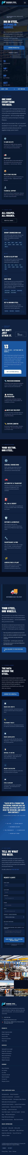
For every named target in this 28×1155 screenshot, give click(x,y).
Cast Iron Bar (5, 1036)
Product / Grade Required (10, 914)
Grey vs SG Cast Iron (17, 1133)
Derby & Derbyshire (14, 1094)
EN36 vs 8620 (12, 1130)
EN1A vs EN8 (17, 1128)
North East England (15, 1112)
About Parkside (5, 1068)
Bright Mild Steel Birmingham (8, 1117)
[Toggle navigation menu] (25, 2)
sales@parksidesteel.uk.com (9, 1019)
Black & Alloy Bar (5, 1034)
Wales (3, 1114)
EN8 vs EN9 (10, 1128)
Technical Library (6, 1057)
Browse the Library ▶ (10, 694)
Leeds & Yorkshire (5, 1107)
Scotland (23, 1112)
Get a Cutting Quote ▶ (13, 371)
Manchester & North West (16, 1107)
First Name (6, 882)
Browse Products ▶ (14, 47)
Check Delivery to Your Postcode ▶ (13, 650)
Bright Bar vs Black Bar (7, 1133)
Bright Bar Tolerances (7, 1051)
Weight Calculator (6, 1060)
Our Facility (4, 1070)
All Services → (21, 334)
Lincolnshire (16, 1096)
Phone (5, 902)
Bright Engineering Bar (7, 1032)
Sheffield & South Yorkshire (7, 1104)
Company (6, 895)
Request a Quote (5, 1081)
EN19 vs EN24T (5, 1130)
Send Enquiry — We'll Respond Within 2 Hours (14, 940)
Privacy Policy (5, 1151)
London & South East (12, 1109)
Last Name (6, 889)
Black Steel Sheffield (18, 1119)
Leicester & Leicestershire (7, 1096)
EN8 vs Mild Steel (20, 1130)
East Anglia (4, 1109)
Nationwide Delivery (6, 1055)
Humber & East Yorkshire (20, 1104)
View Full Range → (9, 220)
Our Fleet (4, 1072)
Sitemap (14, 1151)
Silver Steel (4, 1040)
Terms (10, 1151)
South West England (6, 1112)
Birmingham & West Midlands (20, 1099)
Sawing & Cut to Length (7, 1049)
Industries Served (6, 1074)
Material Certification (6, 1053)
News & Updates (5, 1077)
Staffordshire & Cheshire (7, 1099)
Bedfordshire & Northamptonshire (9, 1101)
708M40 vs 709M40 (6, 1135)
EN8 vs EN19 (4, 1128)
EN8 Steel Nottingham (10, 1114)
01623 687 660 (15, 869)
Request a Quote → (14, 52)
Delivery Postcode (8, 921)
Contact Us (4, 1079)
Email (5, 908)
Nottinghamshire (5, 1094)
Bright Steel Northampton (7, 1119)
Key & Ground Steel (6, 1038)
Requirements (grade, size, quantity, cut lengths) (14, 928)
